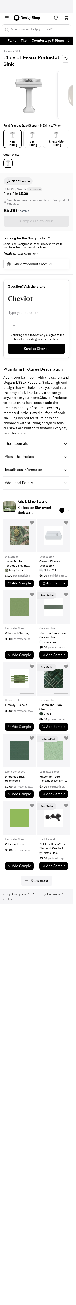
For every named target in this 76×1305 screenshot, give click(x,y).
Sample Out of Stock (36, 221)
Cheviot (12, 57)
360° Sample (21, 181)
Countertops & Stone (48, 41)
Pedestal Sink (12, 51)
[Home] (28, 18)
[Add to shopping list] (31, 523)
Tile (24, 41)
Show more (39, 881)
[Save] (65, 59)
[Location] (56, 18)
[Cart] (66, 18)
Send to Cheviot (36, 349)
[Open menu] (7, 18)
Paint (12, 41)
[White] (8, 163)
